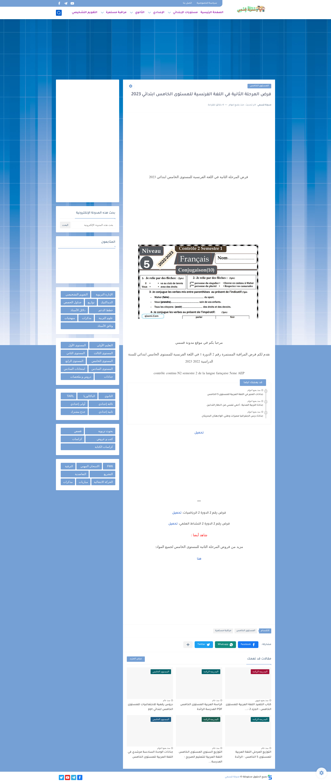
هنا (199, 559)
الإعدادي (158, 12)
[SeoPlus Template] (270, 777)
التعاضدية (80, 474)
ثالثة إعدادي (105, 403)
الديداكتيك (107, 302)
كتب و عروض (105, 439)
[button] (248, 644)
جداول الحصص (72, 302)
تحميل (199, 433)
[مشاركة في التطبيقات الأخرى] (188, 644)
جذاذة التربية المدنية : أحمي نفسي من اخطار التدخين (235, 405)
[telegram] (65, 3)
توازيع (91, 302)
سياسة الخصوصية (207, 3)
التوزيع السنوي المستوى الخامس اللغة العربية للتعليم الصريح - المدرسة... (200, 757)
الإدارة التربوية (104, 294)
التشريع (108, 474)
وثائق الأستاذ (105, 325)
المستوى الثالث (103, 353)
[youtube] (72, 3)
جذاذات (108, 376)
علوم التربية (106, 318)
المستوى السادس (102, 368)
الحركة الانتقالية (103, 482)
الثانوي (139, 12)
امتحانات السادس (74, 368)
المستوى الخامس (259, 86)
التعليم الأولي (105, 345)
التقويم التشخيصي (84, 12)
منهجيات (70, 318)
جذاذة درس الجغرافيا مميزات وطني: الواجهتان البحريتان (232, 416)
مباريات (83, 482)
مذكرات (86, 318)
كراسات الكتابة (104, 446)
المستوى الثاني (75, 353)
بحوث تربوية (105, 431)
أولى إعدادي (77, 403)
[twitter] (61, 777)
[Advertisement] (165, 50)
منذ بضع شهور (261, 700)
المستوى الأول (77, 345)
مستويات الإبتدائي (185, 12)
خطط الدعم (105, 310)
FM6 (110, 466)
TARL (70, 396)
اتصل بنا (187, 3)
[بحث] (59, 13)
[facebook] (59, 3)
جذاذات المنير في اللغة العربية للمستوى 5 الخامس (235, 394)
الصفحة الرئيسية (212, 12)
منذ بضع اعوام (253, 390)
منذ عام (215, 700)
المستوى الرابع (74, 361)
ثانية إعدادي (106, 411)
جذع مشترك (78, 411)
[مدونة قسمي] (251, 9)
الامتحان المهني (89, 466)
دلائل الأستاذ (77, 310)
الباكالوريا (89, 396)
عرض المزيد (136, 659)
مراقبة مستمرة (116, 12)
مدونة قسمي (232, 777)
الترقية (69, 466)
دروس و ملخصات (80, 376)
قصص (77, 431)
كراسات (77, 439)
